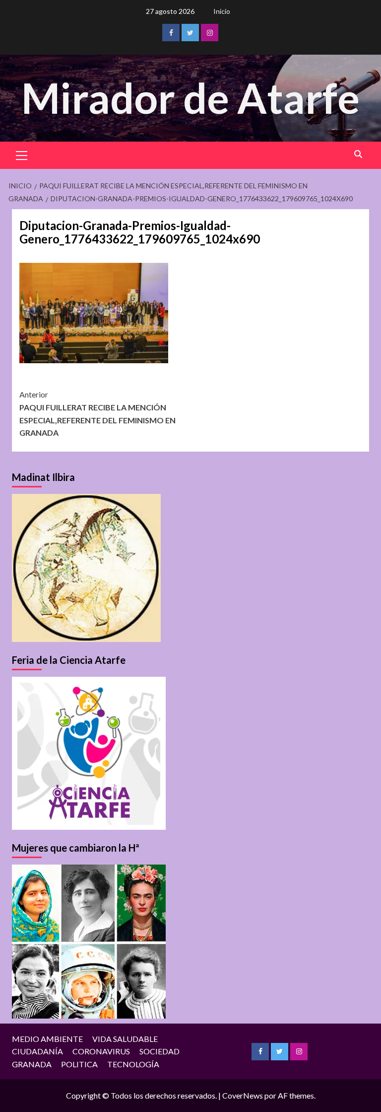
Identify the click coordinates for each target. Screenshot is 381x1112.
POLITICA (79, 1064)
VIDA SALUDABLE (125, 1038)
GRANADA (32, 1064)
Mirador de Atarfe (190, 98)
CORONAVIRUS (101, 1051)
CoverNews (242, 1095)
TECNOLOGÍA (133, 1064)
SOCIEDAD (159, 1051)
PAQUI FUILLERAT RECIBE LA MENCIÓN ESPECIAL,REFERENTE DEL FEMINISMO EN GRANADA (97, 413)
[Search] (358, 154)
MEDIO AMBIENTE (47, 1038)
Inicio (221, 11)
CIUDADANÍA (37, 1051)
